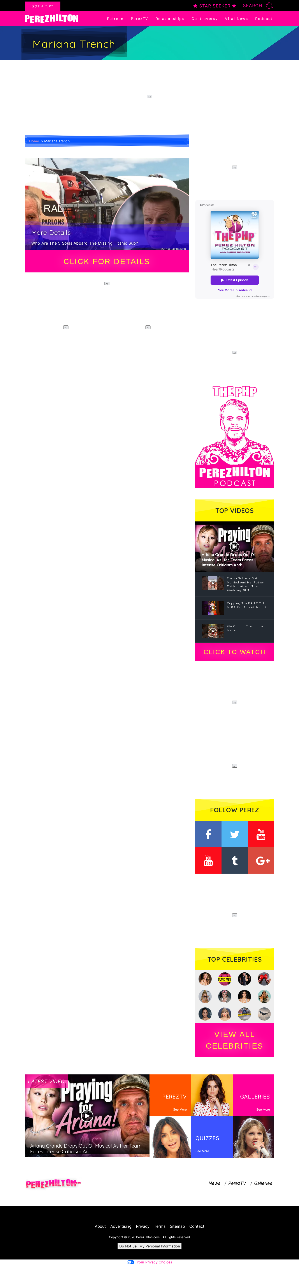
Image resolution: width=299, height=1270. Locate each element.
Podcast (264, 18)
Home (34, 141)
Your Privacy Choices (154, 1262)
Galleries (263, 1183)
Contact (196, 1226)
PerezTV (139, 18)
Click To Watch (235, 651)
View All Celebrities (235, 1040)
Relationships (170, 18)
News (214, 1183)
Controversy (205, 18)
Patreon (115, 18)
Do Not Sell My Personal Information (149, 1246)
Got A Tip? (42, 6)
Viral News (236, 18)
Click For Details (106, 261)
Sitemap (177, 1226)
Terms (159, 1226)
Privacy (143, 1226)
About (100, 1226)
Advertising (121, 1226)
